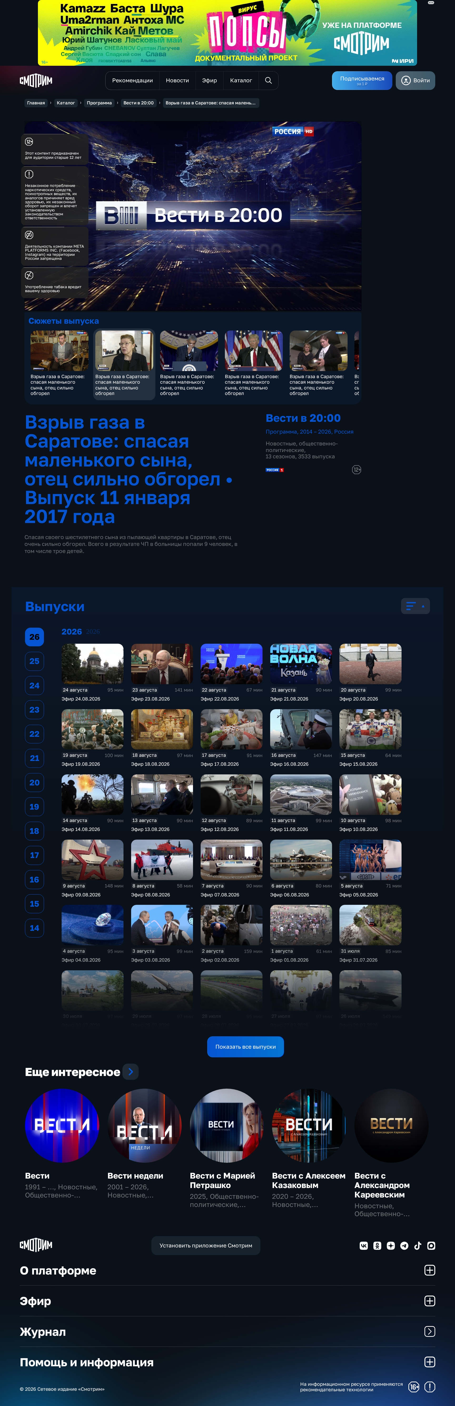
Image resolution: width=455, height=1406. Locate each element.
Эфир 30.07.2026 (81, 1025)
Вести (37, 1175)
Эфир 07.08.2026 (220, 894)
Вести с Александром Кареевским (382, 1185)
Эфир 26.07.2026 (358, 1025)
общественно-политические (302, 446)
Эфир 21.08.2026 (289, 699)
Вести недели (135, 1175)
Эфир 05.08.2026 (358, 894)
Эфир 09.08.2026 (81, 894)
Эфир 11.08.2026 (289, 829)
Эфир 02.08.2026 (220, 960)
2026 (93, 631)
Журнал (43, 1331)
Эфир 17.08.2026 (220, 764)
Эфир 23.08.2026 (150, 699)
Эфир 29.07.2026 (150, 1025)
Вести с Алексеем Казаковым (308, 1180)
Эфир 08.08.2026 (150, 894)
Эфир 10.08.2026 (358, 829)
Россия (344, 431)
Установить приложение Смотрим (206, 1245)
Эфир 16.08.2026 (289, 764)
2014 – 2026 (315, 431)
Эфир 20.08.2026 (358, 699)
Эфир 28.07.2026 (220, 1025)
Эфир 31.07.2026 (358, 960)
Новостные (281, 443)
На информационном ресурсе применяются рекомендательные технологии (351, 1387)
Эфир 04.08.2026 (81, 960)
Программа (99, 102)
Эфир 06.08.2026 (289, 894)
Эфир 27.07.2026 (289, 1025)
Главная (36, 102)
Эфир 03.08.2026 (150, 960)
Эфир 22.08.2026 (220, 699)
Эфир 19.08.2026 (81, 764)
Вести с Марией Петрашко (222, 1180)
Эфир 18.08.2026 (150, 764)
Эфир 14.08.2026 (81, 829)
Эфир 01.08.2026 (289, 960)
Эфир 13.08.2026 (150, 829)
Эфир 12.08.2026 (220, 829)
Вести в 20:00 (138, 102)
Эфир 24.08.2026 (81, 699)
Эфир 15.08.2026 (358, 764)
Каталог (66, 102)
